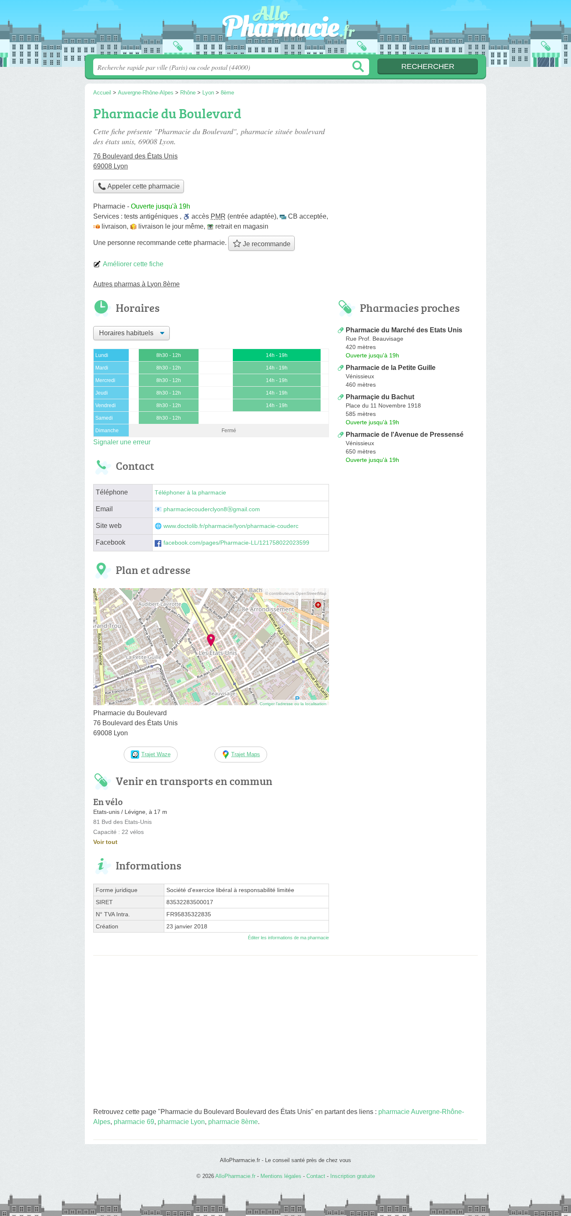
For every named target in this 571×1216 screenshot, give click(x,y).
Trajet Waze (156, 754)
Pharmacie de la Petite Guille (391, 367)
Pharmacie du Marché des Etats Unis (404, 330)
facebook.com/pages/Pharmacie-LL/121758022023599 (236, 543)
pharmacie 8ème (233, 1121)
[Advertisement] (407, 535)
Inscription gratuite (352, 1176)
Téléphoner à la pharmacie (190, 492)
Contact (315, 1176)
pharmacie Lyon (181, 1121)
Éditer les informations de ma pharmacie (288, 937)
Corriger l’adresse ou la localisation (293, 703)
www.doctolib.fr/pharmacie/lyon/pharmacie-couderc (230, 526)
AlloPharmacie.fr (285, 29)
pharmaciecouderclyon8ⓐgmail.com (211, 509)
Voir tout (105, 842)
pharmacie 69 (134, 1121)
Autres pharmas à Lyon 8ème (136, 284)
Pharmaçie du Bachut (380, 396)
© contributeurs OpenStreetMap (295, 593)
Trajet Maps (245, 754)
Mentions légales (280, 1176)
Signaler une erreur (121, 442)
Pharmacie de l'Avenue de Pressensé (405, 434)
